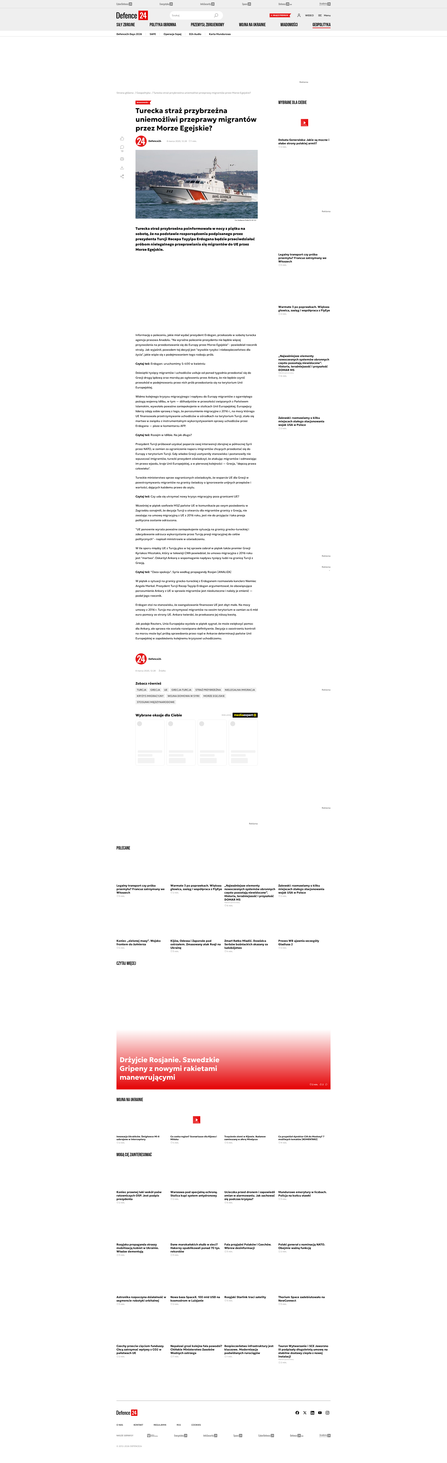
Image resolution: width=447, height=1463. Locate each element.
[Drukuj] (122, 159)
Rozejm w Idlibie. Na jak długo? (171, 435)
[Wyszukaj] (216, 15)
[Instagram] (327, 1413)
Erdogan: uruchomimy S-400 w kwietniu (178, 363)
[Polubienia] (122, 138)
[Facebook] (297, 1413)
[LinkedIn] (312, 1413)
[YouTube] (320, 1413)
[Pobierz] (122, 168)
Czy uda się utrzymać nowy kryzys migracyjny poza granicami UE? (195, 496)
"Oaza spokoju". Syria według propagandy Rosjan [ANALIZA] (191, 572)
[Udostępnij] (122, 176)
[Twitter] (305, 1413)
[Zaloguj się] (299, 15)
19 (122, 151)
